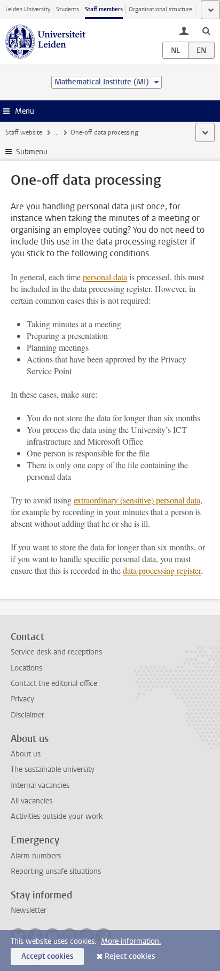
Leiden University (27, 9)
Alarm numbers (36, 856)
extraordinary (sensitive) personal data (137, 500)
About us (26, 754)
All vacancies (31, 801)
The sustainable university (53, 769)
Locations (26, 668)
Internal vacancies (40, 785)
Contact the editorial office (54, 683)
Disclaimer (27, 715)
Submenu (32, 152)
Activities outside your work (57, 816)
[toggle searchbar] (206, 30)
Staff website (23, 132)
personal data (105, 276)
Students (67, 9)
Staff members (104, 9)
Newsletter (28, 910)
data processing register (162, 570)
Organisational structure (160, 9)
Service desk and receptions (56, 652)
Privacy (22, 699)
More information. (131, 941)
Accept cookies (47, 956)
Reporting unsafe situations (56, 871)
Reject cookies (130, 956)
